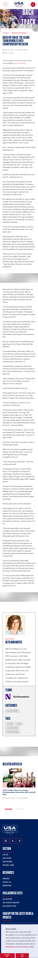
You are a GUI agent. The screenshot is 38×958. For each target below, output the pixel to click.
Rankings (6, 879)
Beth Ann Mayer (13, 642)
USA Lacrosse (7, 899)
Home (7, 33)
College (10, 724)
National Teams (8, 865)
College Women (12, 711)
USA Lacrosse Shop (9, 906)
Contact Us (7, 882)
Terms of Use (22, 947)
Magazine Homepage (19, 33)
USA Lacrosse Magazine (11, 903)
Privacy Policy (10, 947)
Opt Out (22, 955)
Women (19, 724)
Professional (7, 862)
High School (7, 858)
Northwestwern (13, 732)
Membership (7, 886)
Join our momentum (20, 63)
